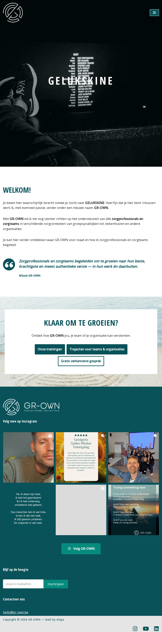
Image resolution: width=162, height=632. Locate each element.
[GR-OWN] (13, 12)
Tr (97, 349)
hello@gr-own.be (15, 612)
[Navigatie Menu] (154, 12)
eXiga (60, 619)
